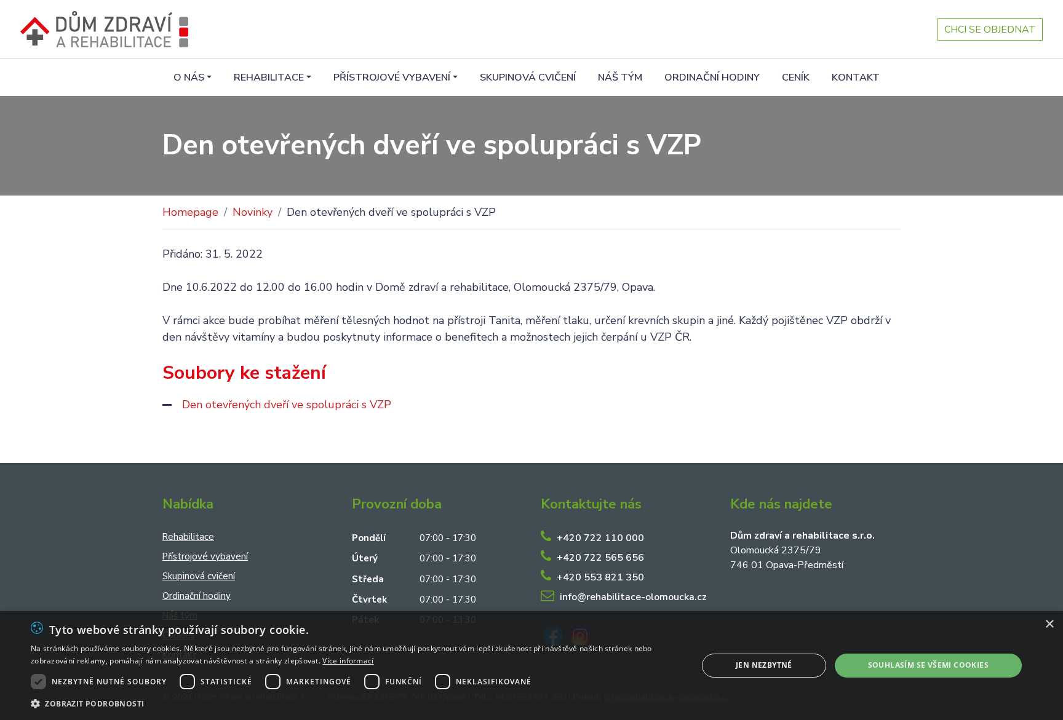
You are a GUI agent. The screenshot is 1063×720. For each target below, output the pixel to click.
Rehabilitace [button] (269, 77)
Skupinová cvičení (528, 77)
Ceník (796, 77)
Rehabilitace (188, 537)
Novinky (253, 212)
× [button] (1049, 624)
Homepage (190, 212)
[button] (354, 703)
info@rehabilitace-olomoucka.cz (633, 597)
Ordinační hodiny (712, 77)
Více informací (347, 660)
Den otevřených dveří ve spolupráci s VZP (286, 404)
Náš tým (620, 77)
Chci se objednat (990, 29)
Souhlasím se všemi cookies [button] (928, 665)
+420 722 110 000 (600, 538)
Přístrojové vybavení (205, 556)
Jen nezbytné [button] (764, 665)
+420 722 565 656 (600, 557)
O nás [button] (188, 77)
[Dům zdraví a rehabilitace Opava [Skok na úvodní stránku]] (104, 29)
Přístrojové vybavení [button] (391, 77)
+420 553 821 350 (600, 577)
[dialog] (531, 665)
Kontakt (856, 77)
